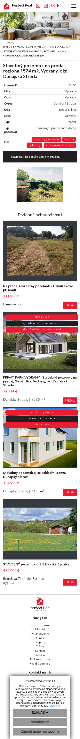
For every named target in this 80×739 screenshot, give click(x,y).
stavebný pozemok (46, 139)
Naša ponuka (40, 625)
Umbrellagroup (40, 659)
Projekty (40, 642)
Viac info (55, 705)
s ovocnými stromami (59, 145)
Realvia (40, 655)
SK (53, 6)
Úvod (9, 44)
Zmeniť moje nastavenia (40, 731)
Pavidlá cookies (40, 663)
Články (40, 646)
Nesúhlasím (40, 722)
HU (59, 6)
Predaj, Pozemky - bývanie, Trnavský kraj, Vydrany (36, 48)
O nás (40, 638)
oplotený (35, 145)
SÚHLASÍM (40, 712)
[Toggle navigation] (72, 6)
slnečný (69, 139)
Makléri (40, 629)
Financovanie (40, 633)
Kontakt (40, 650)
